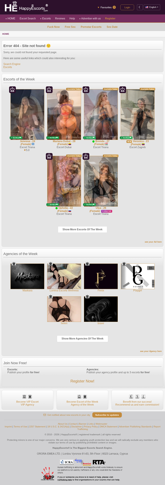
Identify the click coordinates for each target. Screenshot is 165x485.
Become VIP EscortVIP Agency (27, 403)
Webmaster (101, 423)
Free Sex (70, 27)
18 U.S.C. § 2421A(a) (58, 426)
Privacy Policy (91, 426)
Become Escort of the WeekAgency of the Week (82, 403)
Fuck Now (53, 27)
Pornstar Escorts (91, 27)
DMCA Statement (108, 426)
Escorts (45, 18)
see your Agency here (151, 351)
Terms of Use (20, 426)
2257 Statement (37, 426)
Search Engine (11, 64)
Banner (82, 423)
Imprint (8, 426)
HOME (10, 18)
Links (91, 423)
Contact (73, 423)
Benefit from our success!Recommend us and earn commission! (137, 403)
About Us (62, 423)
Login (127, 7)
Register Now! (82, 381)
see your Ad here (153, 242)
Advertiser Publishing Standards (135, 426)
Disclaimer (76, 426)
